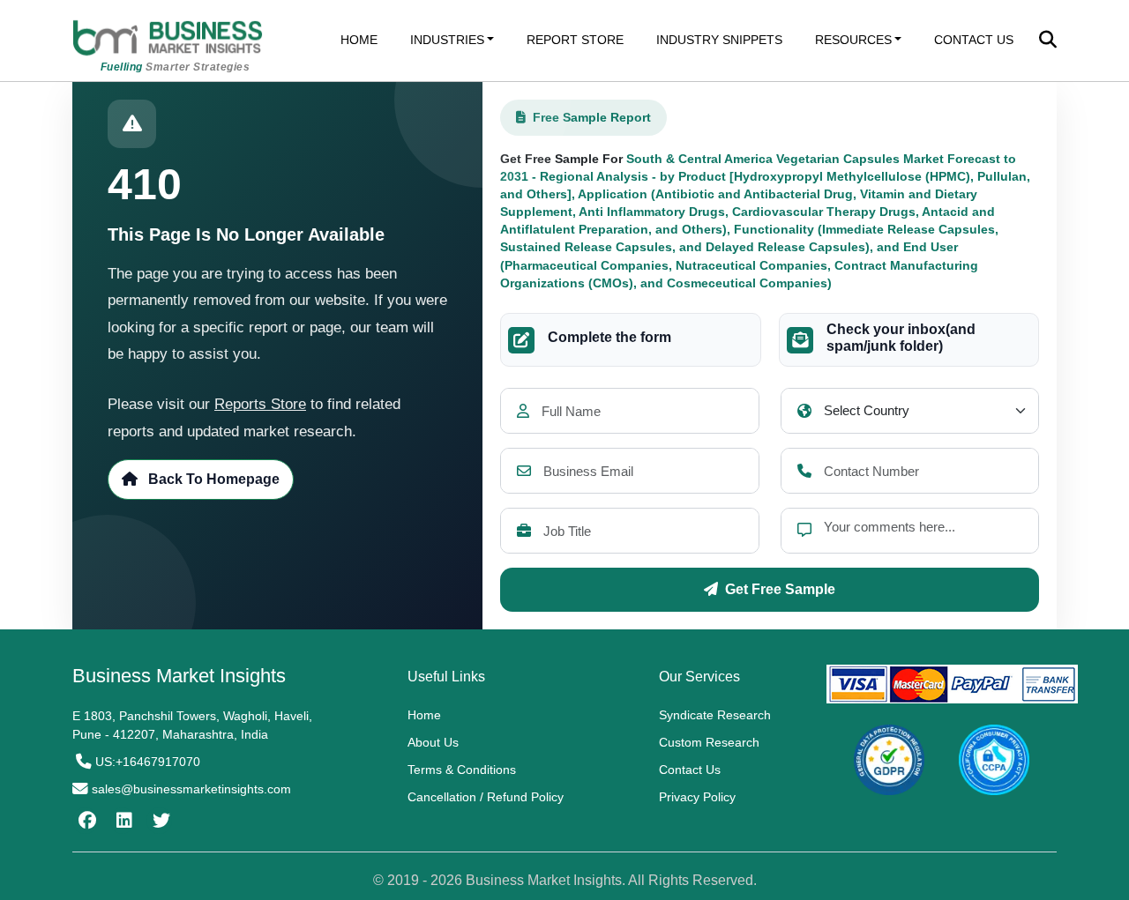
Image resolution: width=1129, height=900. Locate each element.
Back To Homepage (212, 479)
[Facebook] (85, 820)
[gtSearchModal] (1048, 41)
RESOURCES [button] (853, 40)
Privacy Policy (697, 797)
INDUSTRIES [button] (447, 40)
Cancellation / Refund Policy (485, 797)
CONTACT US (973, 40)
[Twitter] (159, 820)
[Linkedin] (122, 820)
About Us (433, 742)
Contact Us (690, 769)
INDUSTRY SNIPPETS (719, 40)
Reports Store (260, 404)
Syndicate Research (715, 715)
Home (424, 715)
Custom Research (709, 742)
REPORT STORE (575, 40)
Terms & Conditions (461, 769)
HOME (359, 40)
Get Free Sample (780, 589)
